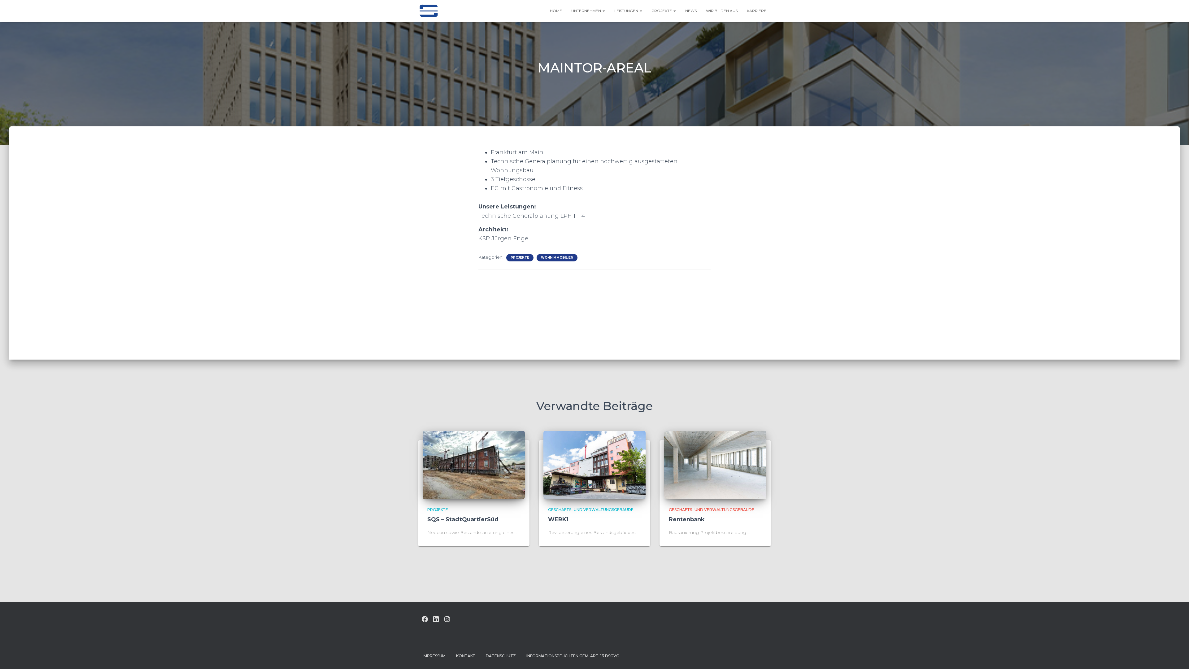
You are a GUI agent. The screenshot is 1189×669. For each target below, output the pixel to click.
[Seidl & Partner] (428, 11)
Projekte (662, 10)
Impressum (434, 656)
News (691, 10)
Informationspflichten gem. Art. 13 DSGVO (573, 656)
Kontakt (465, 656)
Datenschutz (501, 656)
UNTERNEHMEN (586, 10)
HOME (556, 10)
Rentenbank (687, 519)
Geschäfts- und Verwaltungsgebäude (591, 509)
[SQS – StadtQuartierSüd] (474, 464)
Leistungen (626, 10)
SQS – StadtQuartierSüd (463, 519)
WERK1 (558, 519)
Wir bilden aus (722, 10)
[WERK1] (594, 464)
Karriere (756, 10)
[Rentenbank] (715, 464)
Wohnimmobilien (557, 258)
